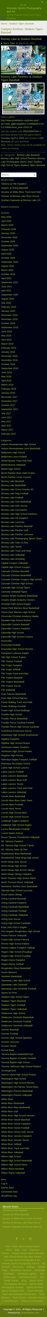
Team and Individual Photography (19, 1294)
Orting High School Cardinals (15, 923)
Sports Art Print (9, 993)
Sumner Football (9, 1033)
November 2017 (9, 401)
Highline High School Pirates (15, 743)
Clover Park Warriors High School (18, 612)
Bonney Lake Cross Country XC (17, 489)
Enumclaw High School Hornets (17, 649)
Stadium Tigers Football (13, 1005)
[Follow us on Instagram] (25, 4)
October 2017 (8, 405)
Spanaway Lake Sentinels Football (18, 988)
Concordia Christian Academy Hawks (20, 616)
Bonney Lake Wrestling (13, 559)
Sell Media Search (28, 1277)
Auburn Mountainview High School (18, 444)
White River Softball (11, 1144)
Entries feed (7, 1187)
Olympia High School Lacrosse (16, 890)
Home (4, 23)
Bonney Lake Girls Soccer (14, 506)
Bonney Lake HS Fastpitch (14, 518)
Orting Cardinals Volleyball (14, 915)
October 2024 (8, 258)
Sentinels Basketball (11, 976)
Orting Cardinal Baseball (13, 898)
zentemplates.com (30, 1312)
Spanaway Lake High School (15, 980)
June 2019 (6, 331)
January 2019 (8, 352)
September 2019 (9, 327)
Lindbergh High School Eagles (16, 825)
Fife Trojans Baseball (11, 677)
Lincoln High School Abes (14, 812)
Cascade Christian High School (17, 583)
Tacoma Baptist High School (15, 1062)
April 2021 (6, 290)
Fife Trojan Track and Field (14, 673)
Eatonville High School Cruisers (17, 636)
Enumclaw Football (10, 645)
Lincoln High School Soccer (15, 817)
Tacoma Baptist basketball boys (17, 1054)
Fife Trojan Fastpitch (11, 665)
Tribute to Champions (32, 1301)
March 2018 (7, 384)
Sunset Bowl (7, 1050)
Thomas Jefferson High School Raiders (21, 1066)
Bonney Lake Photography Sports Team (21, 538)
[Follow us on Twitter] (23, 4)
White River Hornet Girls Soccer (17, 1132)
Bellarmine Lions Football (14, 456)
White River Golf (9, 1111)
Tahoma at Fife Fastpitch (13, 184)
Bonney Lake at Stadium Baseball (21, 38)
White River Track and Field (15, 1148)
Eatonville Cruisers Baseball (15, 624)
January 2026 (8, 233)
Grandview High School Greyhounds (19, 735)
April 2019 (6, 339)
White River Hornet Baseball (15, 1119)
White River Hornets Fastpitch (16, 1136)
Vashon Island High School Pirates (18, 1074)
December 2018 (9, 356)
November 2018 (9, 360)
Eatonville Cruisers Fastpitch (15, 628)
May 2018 (6, 376)
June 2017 (6, 417)
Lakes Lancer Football (12, 772)
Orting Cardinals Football (13, 911)
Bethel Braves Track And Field (16, 461)
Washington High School (13, 1078)
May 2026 (6, 217)
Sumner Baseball (9, 1029)
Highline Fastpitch (10, 739)
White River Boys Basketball (15, 1107)
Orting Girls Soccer (11, 919)
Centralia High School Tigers (15, 587)
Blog (17, 1250)
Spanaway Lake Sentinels (14, 984)
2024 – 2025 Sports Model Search (22, 1246)
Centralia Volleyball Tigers (14, 591)
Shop (24, 1280)
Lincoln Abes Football (12, 804)
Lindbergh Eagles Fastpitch (15, 821)
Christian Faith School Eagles (16, 604)
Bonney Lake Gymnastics (14, 510)
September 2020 (9, 294)
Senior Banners (9, 972)
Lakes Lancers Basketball (14, 776)
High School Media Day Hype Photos (22, 1256)
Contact (5, 1253)
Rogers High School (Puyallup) (16, 952)
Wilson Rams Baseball (12, 1169)
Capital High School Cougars (15, 567)
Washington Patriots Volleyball (16, 1095)
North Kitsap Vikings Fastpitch (16, 874)
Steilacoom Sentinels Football (16, 1021)
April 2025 (6, 253)
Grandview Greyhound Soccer (16, 731)
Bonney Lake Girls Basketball (16, 501)
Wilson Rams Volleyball (13, 1173)
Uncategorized (8, 1070)
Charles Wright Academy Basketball (19, 596)
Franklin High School (11, 714)
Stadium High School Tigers (15, 997)
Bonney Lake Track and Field (16, 551)
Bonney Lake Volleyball (13, 555)
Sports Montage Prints (13, 1290)
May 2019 (6, 335)
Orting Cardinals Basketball (15, 907)
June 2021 (6, 286)
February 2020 (8, 307)
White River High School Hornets (17, 1115)
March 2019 (7, 344)
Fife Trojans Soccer (11, 686)
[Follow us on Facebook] (20, 4)
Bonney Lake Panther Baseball (16, 526)
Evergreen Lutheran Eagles (15, 653)
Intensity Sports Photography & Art (22, 1260)
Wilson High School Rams (14, 1164)
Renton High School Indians (15, 943)
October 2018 (8, 364)
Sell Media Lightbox (27, 1273)
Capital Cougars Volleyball (14, 563)
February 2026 (8, 229)
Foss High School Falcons (14, 698)
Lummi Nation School (12, 833)
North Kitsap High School (14, 866)
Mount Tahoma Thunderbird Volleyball (20, 837)
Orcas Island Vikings (11, 894)
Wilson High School (11, 1156)
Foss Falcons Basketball (13, 694)
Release (31, 1267)
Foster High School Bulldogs (15, 710)
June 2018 (6, 372)
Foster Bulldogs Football (13, 706)
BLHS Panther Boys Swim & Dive (18, 473)
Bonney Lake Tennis (11, 546)
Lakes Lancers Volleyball (13, 792)
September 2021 (9, 282)
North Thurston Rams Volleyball (17, 882)
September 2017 (9, 409)
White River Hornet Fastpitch (15, 1123)
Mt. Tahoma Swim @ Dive (14, 849)
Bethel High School (10, 469)
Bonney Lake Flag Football (14, 493)
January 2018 (8, 393)
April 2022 (6, 278)
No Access (18, 1267)
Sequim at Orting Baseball (14, 188)
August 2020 (7, 299)
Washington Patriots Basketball (17, 1091)
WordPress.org (9, 1196)
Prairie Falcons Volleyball (13, 935)
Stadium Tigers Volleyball (13, 1009)
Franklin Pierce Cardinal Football (17, 722)
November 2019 (9, 319)
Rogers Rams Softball (12, 964)
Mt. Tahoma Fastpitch (12, 841)
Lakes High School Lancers (15, 767)
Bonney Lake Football (12, 497)
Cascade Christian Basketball (16, 575)
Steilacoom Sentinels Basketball (17, 1017)
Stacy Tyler (9, 43)
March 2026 (7, 225)
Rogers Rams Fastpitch (13, 960)
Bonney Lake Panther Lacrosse (17, 534)
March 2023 (7, 270)
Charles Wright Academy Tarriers (18, 600)
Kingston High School (12, 755)
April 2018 (6, 380)
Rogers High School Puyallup (16, 956)
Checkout (34, 1250)
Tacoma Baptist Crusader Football (18, 1058)
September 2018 (9, 368)
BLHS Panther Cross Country (16, 477)
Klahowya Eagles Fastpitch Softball (19, 759)
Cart (24, 1250)
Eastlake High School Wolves (16, 620)
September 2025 (9, 245)
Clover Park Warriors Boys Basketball (20, 608)
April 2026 (6, 221)
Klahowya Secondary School (15, 763)
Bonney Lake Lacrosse (12, 522)
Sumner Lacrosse (10, 1042)
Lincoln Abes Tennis (11, 808)
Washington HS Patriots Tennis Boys (19, 1087)
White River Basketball (12, 1103)
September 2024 (9, 262)
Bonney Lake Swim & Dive (14, 542)
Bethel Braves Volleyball (13, 465)
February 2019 (8, 348)
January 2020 (8, 311)
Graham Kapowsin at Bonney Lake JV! (20, 200)
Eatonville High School (12, 632)
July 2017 (6, 413)
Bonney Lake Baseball (28, 155)
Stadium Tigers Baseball (33, 165)
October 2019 (8, 323)
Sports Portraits (35, 1290)
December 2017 (9, 397)
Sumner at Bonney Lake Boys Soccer (20, 196)
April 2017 (6, 425)
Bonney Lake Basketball (13, 485)
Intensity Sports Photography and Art (20, 1263)
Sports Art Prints (35, 1287)
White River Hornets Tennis (15, 1140)
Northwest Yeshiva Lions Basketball (19, 886)
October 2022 (8, 274)
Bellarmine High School (13, 452)
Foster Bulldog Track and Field (16, 702)
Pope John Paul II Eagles (14, 927)
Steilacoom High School (13, 1013)
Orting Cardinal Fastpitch (13, 902)
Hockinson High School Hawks (16, 751)
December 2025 (9, 237)
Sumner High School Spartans (16, 1038)
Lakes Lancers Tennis (12, 784)
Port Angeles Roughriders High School (20, 931)
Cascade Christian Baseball (15, 571)
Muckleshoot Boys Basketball (16, 853)
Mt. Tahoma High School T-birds (17, 845)
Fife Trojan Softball (10, 669)
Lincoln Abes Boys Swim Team (16, 800)
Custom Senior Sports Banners (28, 1253)
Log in (4, 1183)
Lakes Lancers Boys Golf (14, 780)
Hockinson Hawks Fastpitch (15, 747)
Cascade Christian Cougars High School (21, 579)
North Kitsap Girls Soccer (14, 862)
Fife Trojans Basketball (12, 681)
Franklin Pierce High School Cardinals (20, 727)
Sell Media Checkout (20, 1270)
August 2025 (7, 249)
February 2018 (8, 389)
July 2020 (6, 303)
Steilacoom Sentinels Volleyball (16, 1025)
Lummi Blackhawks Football (15, 829)
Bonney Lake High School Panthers (19, 158)
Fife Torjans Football (11, 661)
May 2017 (6, 421)
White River (7, 1099)
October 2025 (8, 241)
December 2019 (9, 315)
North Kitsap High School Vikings (17, 870)
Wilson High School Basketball (16, 1160)
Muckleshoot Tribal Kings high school (20, 857)
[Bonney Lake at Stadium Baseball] (23, 60)
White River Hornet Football (15, 1128)
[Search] (42, 2)
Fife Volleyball (8, 690)
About (9, 1250)
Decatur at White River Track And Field (21, 192)
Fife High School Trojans (13, 657)
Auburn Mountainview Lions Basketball (20, 448)
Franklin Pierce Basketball (14, 718)
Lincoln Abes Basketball (13, 796)
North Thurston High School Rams (18, 878)
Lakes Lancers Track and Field (16, 788)
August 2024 (7, 266)
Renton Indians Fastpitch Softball (18, 948)
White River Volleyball (12, 1152)
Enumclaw (6, 641)
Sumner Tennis (8, 1046)
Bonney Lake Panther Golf (14, 530)
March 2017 (7, 429)
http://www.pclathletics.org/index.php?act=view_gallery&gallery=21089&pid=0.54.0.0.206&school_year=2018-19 (22, 123)
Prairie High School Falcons (15, 939)
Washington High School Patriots (17, 1083)
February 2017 (8, 434)
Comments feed (9, 1191)
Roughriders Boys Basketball (15, 968)
